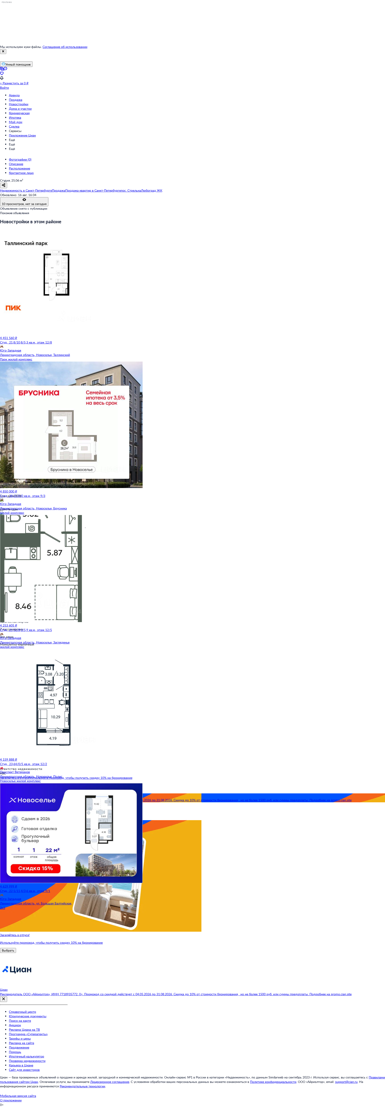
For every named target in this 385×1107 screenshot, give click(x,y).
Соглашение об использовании (65, 47)
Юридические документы (27, 1016)
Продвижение (19, 1047)
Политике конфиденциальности (273, 1082)
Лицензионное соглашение (109, 1082)
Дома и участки (20, 108)
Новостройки (18, 104)
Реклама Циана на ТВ (24, 1029)
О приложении (11, 1100)
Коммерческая (19, 113)
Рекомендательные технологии (82, 1086)
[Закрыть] (3, 51)
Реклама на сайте (21, 1043)
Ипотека (15, 117)
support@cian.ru (346, 1082)
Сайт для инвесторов (24, 1070)
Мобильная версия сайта (18, 1096)
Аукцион (15, 1025)
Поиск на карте (20, 1020)
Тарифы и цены (20, 1038)
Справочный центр (22, 1012)
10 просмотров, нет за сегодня (24, 204)
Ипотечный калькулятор (26, 1056)
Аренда (14, 95)
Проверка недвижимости (27, 1061)
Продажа (15, 99)
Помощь (15, 1052)
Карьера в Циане (21, 1065)
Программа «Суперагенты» (28, 1034)
